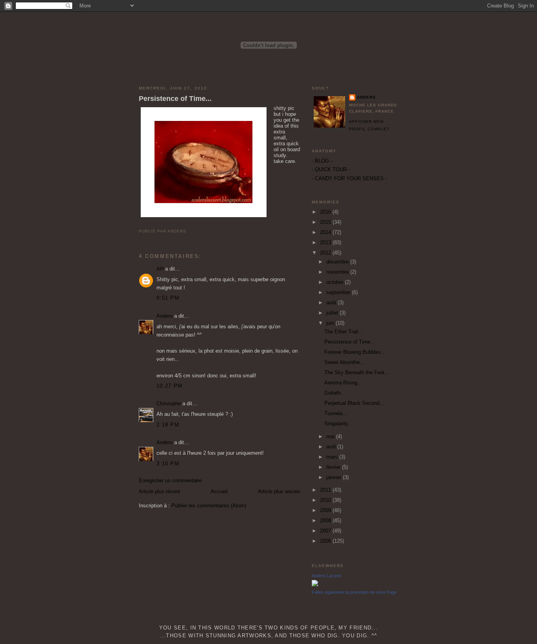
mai (331, 436)
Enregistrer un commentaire (170, 480)
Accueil (219, 491)
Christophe (168, 403)
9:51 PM (167, 298)
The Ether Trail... (343, 332)
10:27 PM (169, 386)
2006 (326, 541)
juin (331, 323)
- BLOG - (322, 161)
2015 (326, 222)
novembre (338, 272)
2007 (326, 531)
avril (331, 447)
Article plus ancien (279, 491)
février (334, 467)
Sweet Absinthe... (344, 362)
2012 (326, 253)
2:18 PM (167, 425)
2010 (326, 500)
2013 (326, 242)
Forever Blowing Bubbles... (355, 352)
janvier (334, 477)
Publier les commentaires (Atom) (208, 506)
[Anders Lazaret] (315, 584)
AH (160, 269)
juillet (333, 313)
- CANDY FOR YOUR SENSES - (349, 178)
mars (332, 457)
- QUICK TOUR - (331, 169)
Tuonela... (335, 413)
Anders (164, 316)
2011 (326, 490)
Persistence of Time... (175, 98)
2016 (326, 212)
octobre (335, 282)
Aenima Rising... (343, 383)
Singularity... (338, 423)
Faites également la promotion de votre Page (354, 592)
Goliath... (334, 393)
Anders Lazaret (326, 575)
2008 (326, 520)
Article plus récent (159, 491)
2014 (326, 232)
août (332, 303)
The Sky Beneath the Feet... (356, 372)
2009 (326, 510)
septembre (339, 292)
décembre (338, 262)
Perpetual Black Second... (354, 403)
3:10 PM (167, 464)
